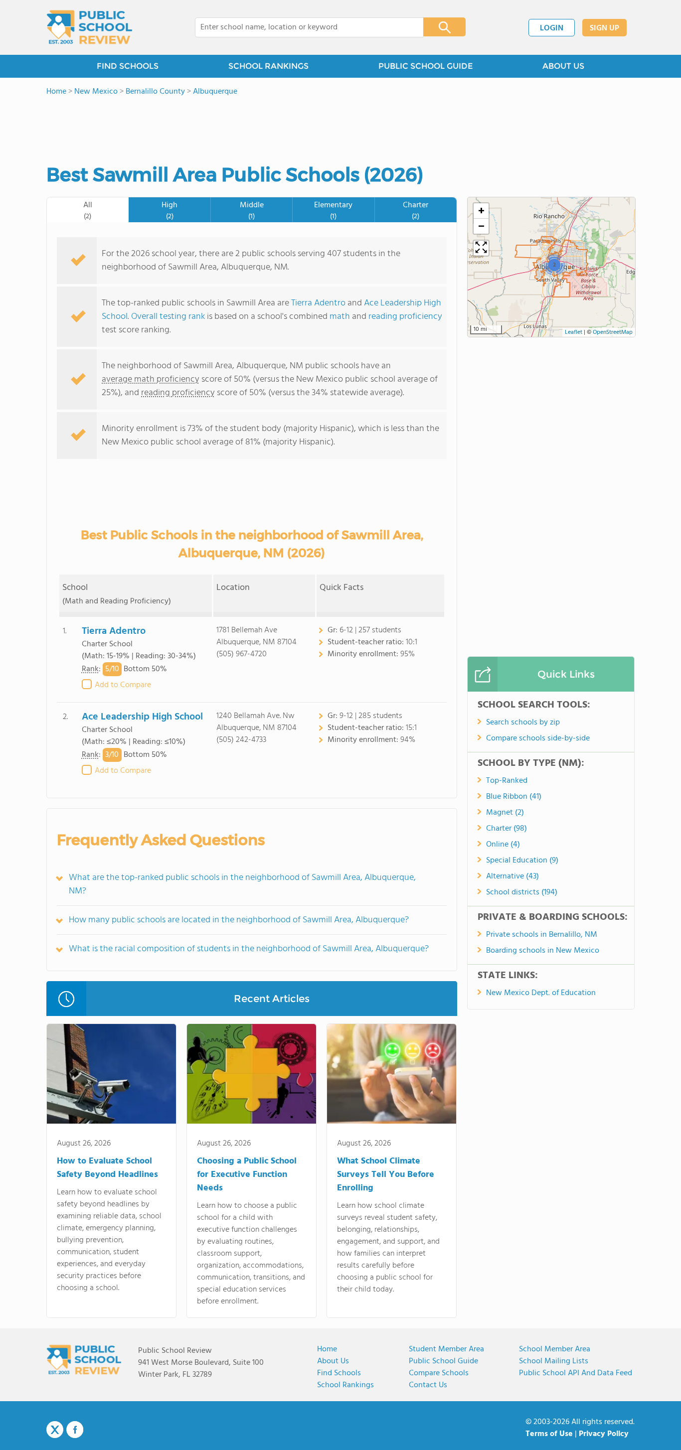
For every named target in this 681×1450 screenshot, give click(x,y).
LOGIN (551, 28)
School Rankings (345, 1385)
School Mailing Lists (553, 1361)
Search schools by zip (523, 722)
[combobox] (302, 27)
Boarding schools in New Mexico (542, 951)
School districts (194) (521, 892)
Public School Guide (443, 1361)
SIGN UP (604, 28)
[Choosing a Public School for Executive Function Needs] (251, 1076)
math (340, 316)
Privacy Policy (604, 1434)
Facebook (74, 1429)
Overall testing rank (168, 316)
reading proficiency (405, 316)
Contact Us (428, 1385)
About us (333, 1361)
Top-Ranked (506, 781)
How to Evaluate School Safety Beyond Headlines (107, 1168)
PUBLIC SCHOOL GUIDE (425, 66)
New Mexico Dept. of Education (541, 993)
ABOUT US (563, 66)
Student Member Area (446, 1349)
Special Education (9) (522, 861)
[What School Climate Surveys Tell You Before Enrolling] (391, 1076)
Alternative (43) (512, 876)
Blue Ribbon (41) (513, 797)
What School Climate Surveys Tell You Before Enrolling (385, 1175)
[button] (554, 265)
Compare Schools (439, 1373)
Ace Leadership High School (142, 717)
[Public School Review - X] (54, 1430)
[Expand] (481, 248)
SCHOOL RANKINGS (268, 66)
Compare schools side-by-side (538, 738)
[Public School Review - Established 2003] (89, 27)
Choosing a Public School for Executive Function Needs (247, 1175)
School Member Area (554, 1349)
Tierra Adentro (318, 303)
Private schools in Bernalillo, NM (541, 935)
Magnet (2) (505, 813)
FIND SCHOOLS (128, 66)
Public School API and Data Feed (575, 1373)
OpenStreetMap (613, 332)
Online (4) (503, 845)
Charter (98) (506, 829)
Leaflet (573, 332)
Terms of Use (549, 1434)
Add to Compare (123, 685)
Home (327, 1349)
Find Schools (339, 1373)
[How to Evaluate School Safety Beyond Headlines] (111, 1076)
